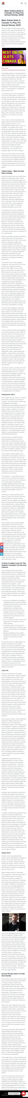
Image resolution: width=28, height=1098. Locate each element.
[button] (23, 1093)
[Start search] (25, 3)
